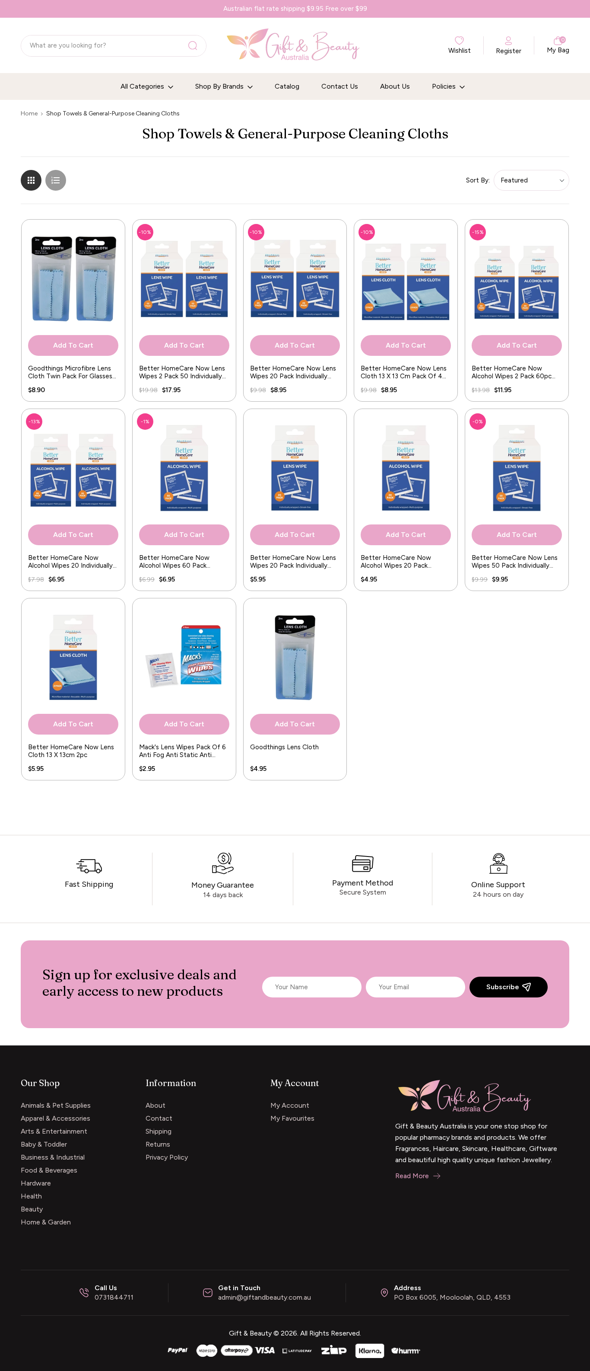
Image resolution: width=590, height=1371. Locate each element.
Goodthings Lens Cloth (284, 747)
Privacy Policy (167, 1157)
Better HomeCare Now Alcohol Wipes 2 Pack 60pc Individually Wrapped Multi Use (512, 372)
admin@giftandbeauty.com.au (264, 1297)
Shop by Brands (220, 86)
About (155, 1105)
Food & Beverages (49, 1170)
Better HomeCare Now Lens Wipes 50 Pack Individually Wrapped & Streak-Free (515, 561)
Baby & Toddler (44, 1144)
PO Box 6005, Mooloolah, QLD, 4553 (452, 1297)
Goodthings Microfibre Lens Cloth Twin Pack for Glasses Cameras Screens (70, 372)
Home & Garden (46, 1222)
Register (508, 51)
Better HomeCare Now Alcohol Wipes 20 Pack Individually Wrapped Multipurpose (396, 561)
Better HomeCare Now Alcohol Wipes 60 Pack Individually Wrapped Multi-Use (179, 561)
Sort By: (478, 180)
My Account (289, 1105)
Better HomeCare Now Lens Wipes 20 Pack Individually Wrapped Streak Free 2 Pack (293, 372)
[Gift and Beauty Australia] (295, 1350)
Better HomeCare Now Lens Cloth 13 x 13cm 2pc (71, 751)
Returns (158, 1144)
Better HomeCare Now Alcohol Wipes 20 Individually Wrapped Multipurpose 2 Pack (72, 561)
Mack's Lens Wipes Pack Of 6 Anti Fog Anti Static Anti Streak (182, 751)
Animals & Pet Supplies (56, 1105)
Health (31, 1196)
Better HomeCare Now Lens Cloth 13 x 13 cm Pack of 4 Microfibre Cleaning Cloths (404, 372)
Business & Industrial (53, 1157)
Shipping (158, 1131)
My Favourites (292, 1118)
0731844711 (114, 1297)
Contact (159, 1118)
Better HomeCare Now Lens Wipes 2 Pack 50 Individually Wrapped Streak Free (182, 372)
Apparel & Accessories (55, 1118)
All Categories (143, 86)
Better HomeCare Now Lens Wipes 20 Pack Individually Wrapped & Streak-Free (293, 561)
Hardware (36, 1183)
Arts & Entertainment (54, 1131)
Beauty (32, 1209)
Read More (412, 1176)
